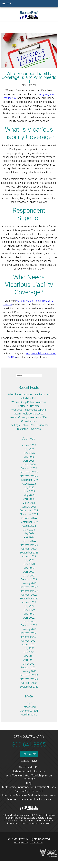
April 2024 (28, 537)
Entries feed (29, 706)
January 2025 (29, 506)
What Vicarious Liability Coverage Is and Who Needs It (29, 77)
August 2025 (29, 483)
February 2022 (29, 625)
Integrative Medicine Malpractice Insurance (29, 795)
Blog (29, 783)
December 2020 (29, 675)
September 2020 (29, 686)
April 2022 (28, 617)
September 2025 (29, 479)
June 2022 (29, 610)
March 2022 (29, 621)
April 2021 (28, 659)
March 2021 (29, 663)
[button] (9, 3)
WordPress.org (29, 714)
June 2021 (29, 652)
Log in (29, 703)
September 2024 (29, 521)
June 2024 (29, 529)
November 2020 (29, 678)
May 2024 (29, 533)
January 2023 (29, 583)
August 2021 (29, 644)
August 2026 (29, 445)
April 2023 (28, 571)
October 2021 (29, 640)
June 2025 (29, 491)
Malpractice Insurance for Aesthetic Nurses (29, 787)
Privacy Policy (21, 842)
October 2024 (29, 518)
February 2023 (29, 579)
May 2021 (29, 655)
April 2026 (28, 460)
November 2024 (29, 514)
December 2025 (29, 472)
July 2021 (29, 648)
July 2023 (29, 560)
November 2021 (29, 636)
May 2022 (29, 613)
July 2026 (29, 449)
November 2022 (29, 590)
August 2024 (29, 525)
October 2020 (29, 682)
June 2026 (29, 452)
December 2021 (29, 632)
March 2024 (29, 541)
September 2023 (29, 552)
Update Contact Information (29, 771)
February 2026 (29, 468)
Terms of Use (36, 842)
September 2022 (29, 598)
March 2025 (29, 502)
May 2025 (29, 495)
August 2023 (29, 556)
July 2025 (29, 487)
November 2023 (29, 544)
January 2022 (29, 629)
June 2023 (29, 564)
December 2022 (29, 587)
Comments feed (29, 710)
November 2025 (29, 475)
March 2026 (29, 464)
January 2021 (29, 671)
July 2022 (29, 606)
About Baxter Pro (28, 767)
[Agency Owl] (48, 853)
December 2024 (29, 510)
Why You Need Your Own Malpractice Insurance (29, 777)
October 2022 (29, 594)
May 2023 (29, 567)
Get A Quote (29, 754)
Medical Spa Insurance (29, 791)
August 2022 (29, 602)
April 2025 (28, 498)
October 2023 (29, 548)
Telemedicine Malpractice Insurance (28, 799)
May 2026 (29, 456)
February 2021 (29, 667)
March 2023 (29, 575)
